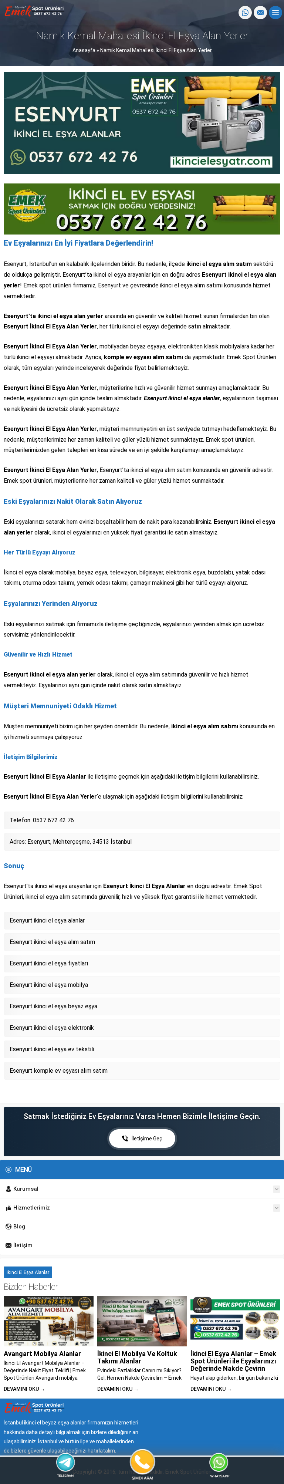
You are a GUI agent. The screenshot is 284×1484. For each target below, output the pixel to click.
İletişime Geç (147, 1138)
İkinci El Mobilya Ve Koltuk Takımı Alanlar (137, 1357)
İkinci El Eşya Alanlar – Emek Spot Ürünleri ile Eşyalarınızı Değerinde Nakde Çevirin (233, 1361)
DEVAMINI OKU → (24, 1389)
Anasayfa (83, 50)
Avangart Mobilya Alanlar (42, 1353)
